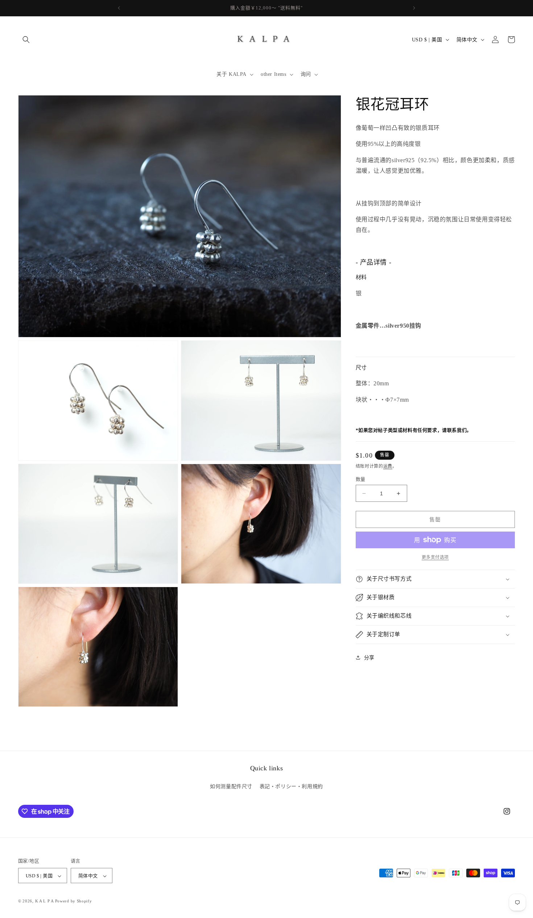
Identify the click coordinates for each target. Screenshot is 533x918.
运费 (387, 466)
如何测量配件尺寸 (231, 786)
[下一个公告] (414, 8)
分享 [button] (369, 657)
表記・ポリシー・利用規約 (291, 786)
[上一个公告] (119, 8)
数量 (360, 479)
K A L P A (45, 901)
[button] (26, 40)
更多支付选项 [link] (435, 557)
